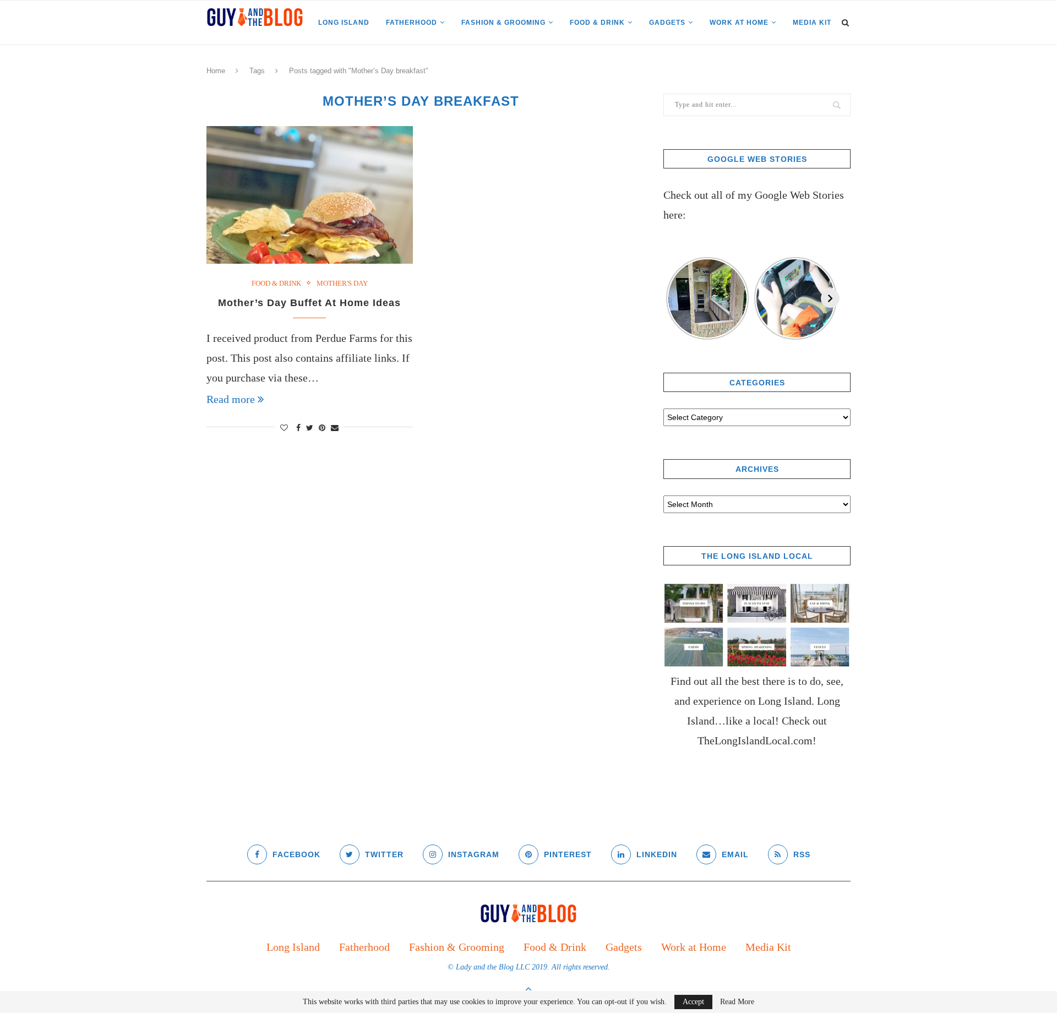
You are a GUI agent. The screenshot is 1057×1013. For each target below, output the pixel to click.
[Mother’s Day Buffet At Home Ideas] (309, 195)
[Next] (830, 298)
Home (215, 71)
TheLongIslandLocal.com (755, 740)
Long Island (343, 22)
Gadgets (667, 22)
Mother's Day (342, 283)
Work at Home (739, 22)
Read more (230, 399)
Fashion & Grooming (503, 22)
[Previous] (672, 298)
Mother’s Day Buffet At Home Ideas (309, 302)
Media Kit (812, 22)
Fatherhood (411, 22)
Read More (737, 1002)
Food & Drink (597, 22)
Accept (693, 1002)
